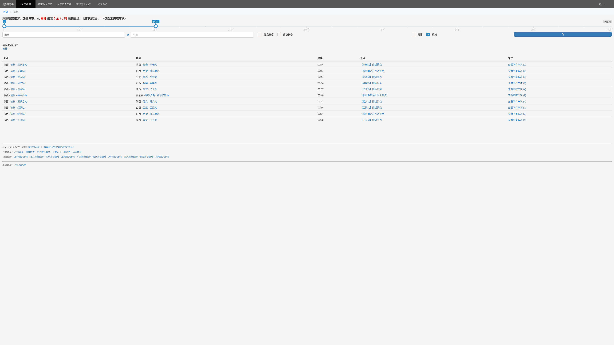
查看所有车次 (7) (517, 107)
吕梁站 (153, 83)
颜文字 (66, 151)
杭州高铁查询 (162, 156)
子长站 (153, 64)
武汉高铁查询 (130, 156)
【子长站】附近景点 (371, 64)
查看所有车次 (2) (517, 64)
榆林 (13, 64)
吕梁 (145, 70)
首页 (5, 11)
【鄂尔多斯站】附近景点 (373, 95)
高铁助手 (8, 4)
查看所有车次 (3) (517, 76)
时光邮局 (18, 151)
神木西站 (22, 95)
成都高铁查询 (99, 156)
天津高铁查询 (115, 156)
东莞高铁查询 (146, 156)
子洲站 (21, 119)
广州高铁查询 (83, 156)
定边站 (21, 76)
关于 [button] (601, 4)
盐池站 (153, 76)
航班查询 (102, 4)
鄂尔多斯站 (163, 95)
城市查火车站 (45, 4)
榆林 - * (6, 48)
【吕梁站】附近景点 (371, 83)
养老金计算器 (43, 151)
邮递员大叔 (33, 147)
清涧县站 (22, 64)
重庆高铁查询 (68, 156)
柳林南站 (154, 70)
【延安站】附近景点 (371, 101)
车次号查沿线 (83, 4)
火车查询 (26, 4)
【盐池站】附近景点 (371, 76)
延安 (145, 64)
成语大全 (76, 151)
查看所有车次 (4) (517, 89)
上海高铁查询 (21, 156)
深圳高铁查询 (52, 156)
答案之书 (56, 151)
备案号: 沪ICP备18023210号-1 (59, 147)
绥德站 (21, 89)
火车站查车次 (64, 4)
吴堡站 (21, 70)
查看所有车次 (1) (517, 119)
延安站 (153, 101)
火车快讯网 (19, 164)
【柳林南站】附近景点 (372, 70)
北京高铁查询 (36, 156)
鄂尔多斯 (150, 95)
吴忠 (145, 76)
